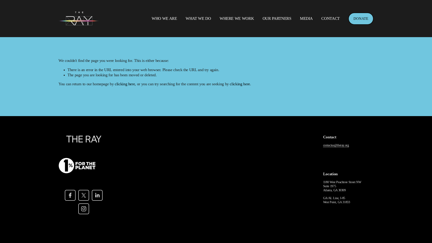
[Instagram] (83, 208)
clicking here (125, 84)
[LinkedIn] (97, 195)
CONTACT (330, 18)
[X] (83, 195)
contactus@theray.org (336, 145)
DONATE (360, 18)
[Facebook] (70, 195)
